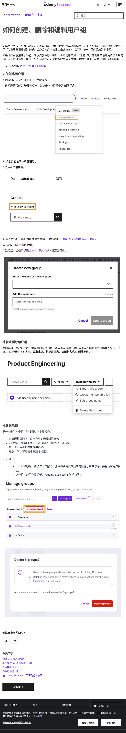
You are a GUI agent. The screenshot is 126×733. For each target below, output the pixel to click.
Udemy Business (11, 14)
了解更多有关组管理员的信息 (78, 239)
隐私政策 (66, 704)
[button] (106, 706)
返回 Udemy (8, 4)
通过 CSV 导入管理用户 (14, 658)
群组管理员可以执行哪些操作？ (18, 662)
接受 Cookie (88, 722)
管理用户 (29, 14)
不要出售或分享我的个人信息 (17, 722)
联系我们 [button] (18, 686)
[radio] (6, 640)
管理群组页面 (9, 667)
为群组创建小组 (10, 671)
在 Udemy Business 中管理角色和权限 (22, 675)
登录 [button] (120, 4)
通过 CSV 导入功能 (37, 250)
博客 (35, 704)
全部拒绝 (110, 722)
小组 (39, 14)
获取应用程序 (11, 704)
